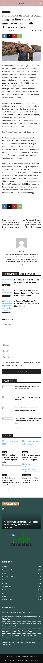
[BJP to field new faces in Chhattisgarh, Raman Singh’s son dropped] (31, 446)
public (4, 475)
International (6, 12)
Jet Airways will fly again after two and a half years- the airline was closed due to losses (32, 223)
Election (25, 452)
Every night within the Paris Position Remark (17, 631)
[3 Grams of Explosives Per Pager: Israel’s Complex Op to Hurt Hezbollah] (7, 307)
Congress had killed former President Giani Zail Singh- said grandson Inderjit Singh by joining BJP (11, 224)
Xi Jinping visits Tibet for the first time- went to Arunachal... (31, 480)
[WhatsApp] (19, 36)
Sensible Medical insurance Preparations (16, 612)
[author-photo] (21, 248)
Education (25, 656)
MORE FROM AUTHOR (27, 274)
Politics (18, 656)
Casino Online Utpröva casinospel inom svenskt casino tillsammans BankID (21, 625)
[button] (3, 3)
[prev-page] (3, 311)
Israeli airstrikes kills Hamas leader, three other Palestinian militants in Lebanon (27, 293)
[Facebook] (4, 36)
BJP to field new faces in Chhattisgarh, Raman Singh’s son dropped (31, 457)
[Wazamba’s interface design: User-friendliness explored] (7, 389)
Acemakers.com (33, 660)
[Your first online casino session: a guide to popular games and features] (7, 411)
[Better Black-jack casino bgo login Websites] (7, 400)
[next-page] (7, 311)
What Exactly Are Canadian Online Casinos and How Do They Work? (21, 618)
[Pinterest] (14, 36)
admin (21, 251)
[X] (9, 36)
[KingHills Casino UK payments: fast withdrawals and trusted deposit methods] (11, 469)
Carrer (4, 452)
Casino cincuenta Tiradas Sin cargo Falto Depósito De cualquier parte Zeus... (28, 421)
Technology (33, 656)
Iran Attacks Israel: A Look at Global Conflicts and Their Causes (26, 282)
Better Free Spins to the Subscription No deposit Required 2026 (19, 644)
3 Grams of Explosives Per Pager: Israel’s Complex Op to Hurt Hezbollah (26, 303)
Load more (20, 429)
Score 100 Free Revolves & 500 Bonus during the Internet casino (19, 637)
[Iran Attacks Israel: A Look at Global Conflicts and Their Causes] (7, 282)
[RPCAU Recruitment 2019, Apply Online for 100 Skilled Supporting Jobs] (11, 446)
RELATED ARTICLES (10, 274)
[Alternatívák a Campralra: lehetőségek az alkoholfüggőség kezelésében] (21, 518)
